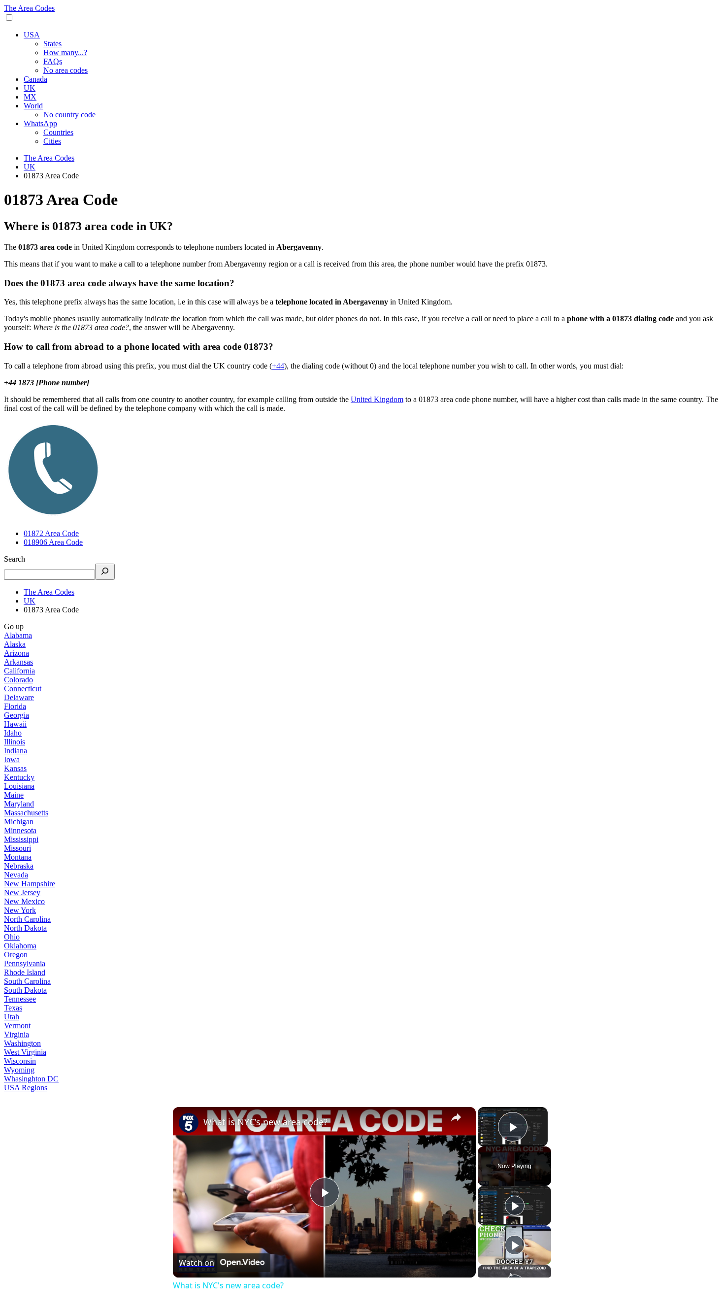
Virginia (16, 1034)
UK (29, 88)
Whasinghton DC (31, 1079)
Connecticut (22, 688)
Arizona (16, 653)
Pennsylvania (24, 963)
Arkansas (18, 662)
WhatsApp (40, 123)
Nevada (16, 875)
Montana (18, 857)
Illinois (14, 742)
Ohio (12, 937)
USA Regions (25, 1087)
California (19, 671)
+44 (278, 366)
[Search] (105, 572)
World (33, 105)
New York (20, 910)
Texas (13, 1008)
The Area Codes (29, 8)
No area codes (65, 70)
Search (14, 559)
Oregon (16, 954)
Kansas (15, 768)
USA (32, 35)
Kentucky (19, 777)
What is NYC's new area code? (265, 1122)
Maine (14, 795)
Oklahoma (20, 946)
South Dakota (25, 990)
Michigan (18, 821)
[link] (188, 1123)
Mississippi (21, 839)
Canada (35, 79)
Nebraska (18, 866)
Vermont (17, 1025)
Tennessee (20, 999)
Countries (58, 132)
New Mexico (24, 901)
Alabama (18, 635)
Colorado (18, 679)
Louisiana (19, 786)
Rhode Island (24, 972)
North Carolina (27, 919)
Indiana (15, 750)
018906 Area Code (53, 542)
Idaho (13, 733)
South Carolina (27, 981)
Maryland (19, 804)
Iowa (12, 759)
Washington (22, 1043)
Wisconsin (20, 1061)
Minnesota (20, 830)
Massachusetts (26, 812)
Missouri (17, 848)
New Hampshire (29, 883)
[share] (456, 1117)
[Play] (515, 1205)
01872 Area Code (51, 533)
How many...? (65, 52)
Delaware (19, 697)
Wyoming (19, 1070)
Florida (15, 706)
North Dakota (25, 928)
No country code (69, 114)
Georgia (16, 715)
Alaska (15, 644)
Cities (52, 141)
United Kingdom (377, 399)
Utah (11, 1016)
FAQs (52, 61)
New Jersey (22, 892)
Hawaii (15, 724)
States (52, 43)
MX (30, 97)
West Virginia (25, 1052)
